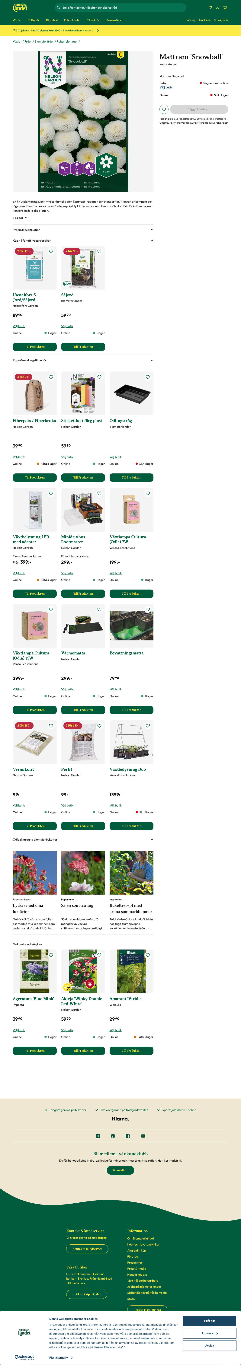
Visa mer (18, 217)
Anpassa (207, 1333)
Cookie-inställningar (147, 1310)
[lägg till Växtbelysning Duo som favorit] (147, 725)
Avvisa (209, 1345)
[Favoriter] (210, 7)
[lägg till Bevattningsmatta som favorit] (147, 609)
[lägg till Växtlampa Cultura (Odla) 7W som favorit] (147, 493)
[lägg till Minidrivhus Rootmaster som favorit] (99, 493)
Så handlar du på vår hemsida (147, 1292)
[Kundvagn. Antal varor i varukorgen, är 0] (224, 7)
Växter (17, 41)
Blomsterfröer (44, 41)
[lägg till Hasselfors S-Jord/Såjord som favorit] (51, 251)
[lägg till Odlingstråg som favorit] (147, 377)
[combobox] (124, 7)
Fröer (28, 41)
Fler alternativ (58, 1357)
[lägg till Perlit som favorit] (99, 725)
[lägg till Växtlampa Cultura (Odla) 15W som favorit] (51, 609)
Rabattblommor (67, 41)
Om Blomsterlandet (140, 1238)
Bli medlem (120, 1170)
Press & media (136, 1268)
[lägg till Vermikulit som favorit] (51, 725)
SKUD (131, 1298)
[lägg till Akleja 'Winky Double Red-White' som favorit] (99, 955)
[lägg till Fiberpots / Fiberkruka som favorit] (51, 377)
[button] (83, 229)
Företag (190, 20)
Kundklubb (204, 20)
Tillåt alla (209, 1320)
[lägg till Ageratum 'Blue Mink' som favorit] (51, 955)
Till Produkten (41, 348)
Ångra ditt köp (136, 1250)
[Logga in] (217, 7)
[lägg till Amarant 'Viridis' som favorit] (147, 955)
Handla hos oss (137, 1274)
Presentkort (135, 1262)
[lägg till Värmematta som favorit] (99, 609)
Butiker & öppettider (86, 1294)
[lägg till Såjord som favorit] (99, 251)
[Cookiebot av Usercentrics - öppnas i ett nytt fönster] (24, 1357)
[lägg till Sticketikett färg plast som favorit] (99, 377)
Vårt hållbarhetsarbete (142, 1280)
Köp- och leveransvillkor (143, 1244)
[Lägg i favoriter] (164, 109)
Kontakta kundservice (87, 1249)
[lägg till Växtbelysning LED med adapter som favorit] (51, 493)
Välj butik (223, 20)
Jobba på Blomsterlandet (144, 1286)
